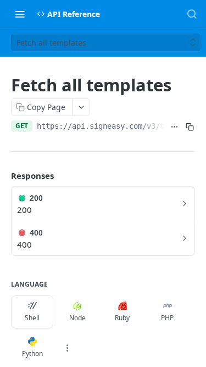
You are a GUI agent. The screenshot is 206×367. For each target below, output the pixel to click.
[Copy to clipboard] (189, 127)
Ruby (122, 317)
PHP (167, 317)
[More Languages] (67, 347)
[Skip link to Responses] (3, 175)
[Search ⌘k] (192, 14)
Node (77, 317)
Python (32, 353)
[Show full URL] (174, 127)
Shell (32, 317)
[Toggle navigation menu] (20, 14)
